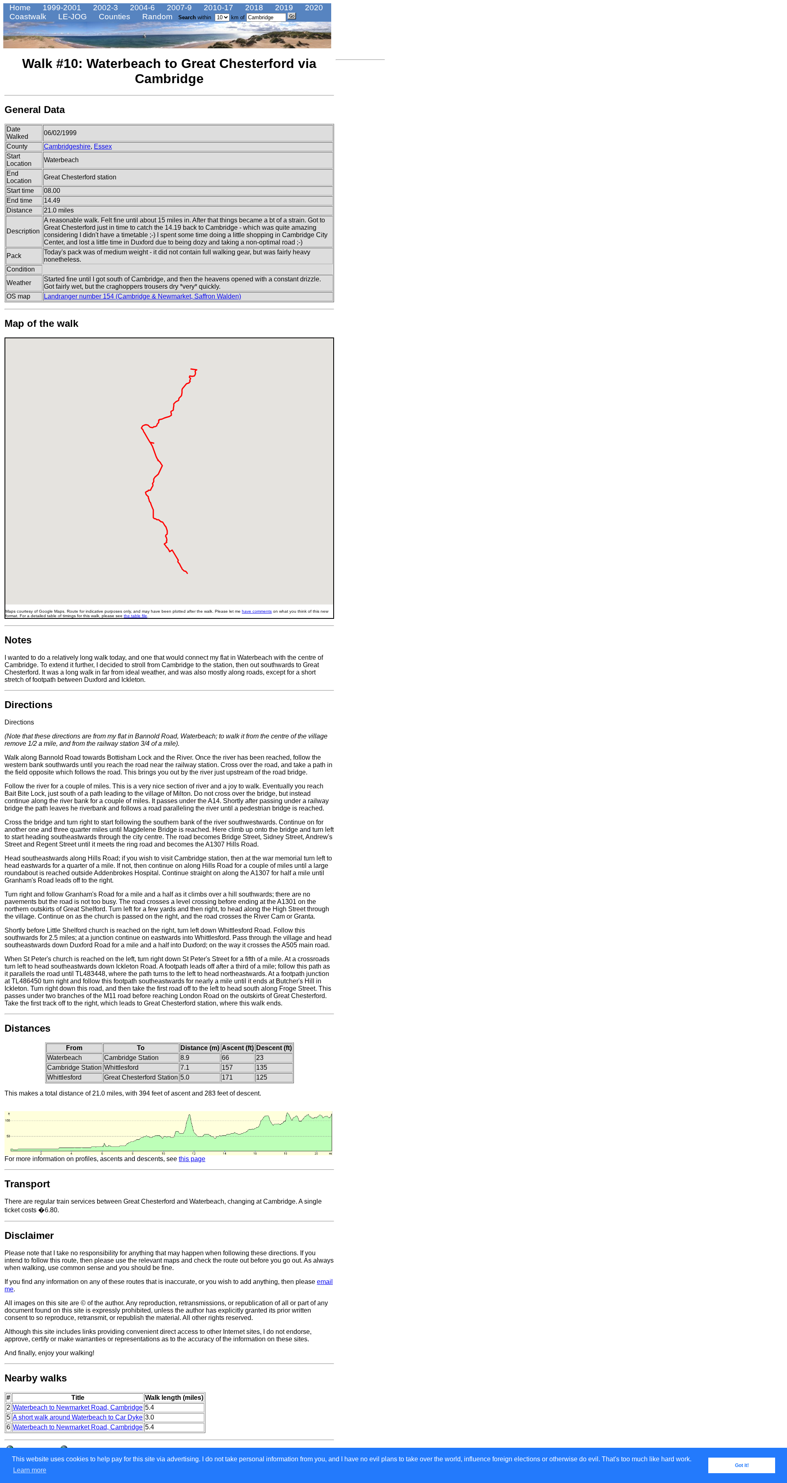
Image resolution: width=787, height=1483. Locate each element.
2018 (253, 7)
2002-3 (104, 7)
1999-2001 (61, 7)
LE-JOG (71, 16)
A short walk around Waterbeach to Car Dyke (78, 1417)
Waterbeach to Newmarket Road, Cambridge (78, 1407)
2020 (313, 7)
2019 (283, 7)
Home (19, 7)
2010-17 (217, 7)
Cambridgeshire (67, 146)
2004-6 (141, 7)
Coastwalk (26, 16)
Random (156, 16)
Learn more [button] (29, 1470)
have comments (257, 611)
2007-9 (178, 7)
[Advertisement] (360, 186)
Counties (113, 16)
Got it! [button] (742, 1465)
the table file (135, 616)
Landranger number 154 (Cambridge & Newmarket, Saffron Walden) (142, 296)
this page (192, 1158)
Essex (103, 146)
